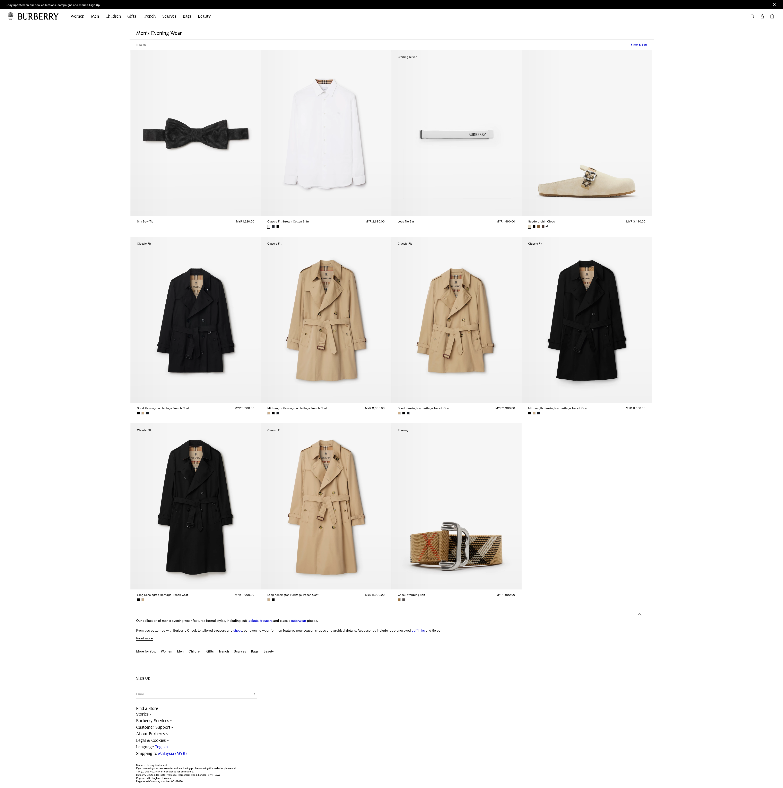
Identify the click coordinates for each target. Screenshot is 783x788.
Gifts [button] (131, 16)
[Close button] (774, 4)
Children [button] (113, 16)
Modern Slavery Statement (151, 765)
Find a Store (147, 708)
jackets (253, 620)
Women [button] (77, 16)
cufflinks (418, 630)
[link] (166, 651)
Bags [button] (187, 16)
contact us (170, 771)
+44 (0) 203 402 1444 (148, 771)
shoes (237, 630)
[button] (94, 5)
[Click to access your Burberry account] (762, 16)
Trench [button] (149, 16)
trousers (266, 620)
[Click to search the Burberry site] (752, 16)
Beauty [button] (204, 16)
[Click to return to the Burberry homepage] (40, 16)
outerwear (298, 620)
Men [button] (95, 16)
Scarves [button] (169, 16)
